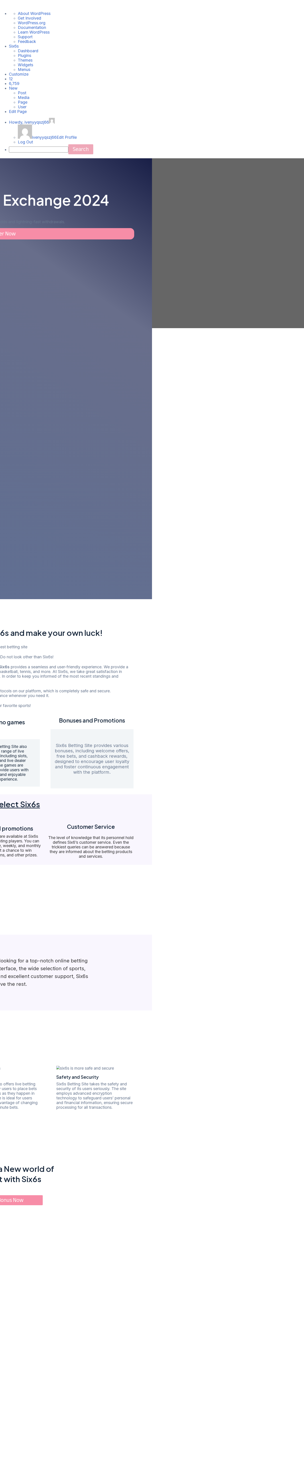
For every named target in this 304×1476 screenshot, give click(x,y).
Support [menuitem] (25, 36)
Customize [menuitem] (18, 74)
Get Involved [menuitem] (29, 18)
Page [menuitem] (22, 102)
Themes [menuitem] (25, 60)
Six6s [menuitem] (14, 46)
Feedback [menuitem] (27, 41)
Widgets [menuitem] (25, 64)
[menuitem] (11, 78)
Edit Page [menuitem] (18, 111)
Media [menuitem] (23, 97)
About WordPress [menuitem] (34, 13)
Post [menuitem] (22, 92)
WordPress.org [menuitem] (31, 22)
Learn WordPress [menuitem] (34, 32)
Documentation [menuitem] (32, 27)
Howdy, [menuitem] (29, 122)
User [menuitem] (22, 106)
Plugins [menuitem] (24, 55)
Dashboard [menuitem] (28, 50)
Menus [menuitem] (24, 69)
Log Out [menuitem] (25, 142)
